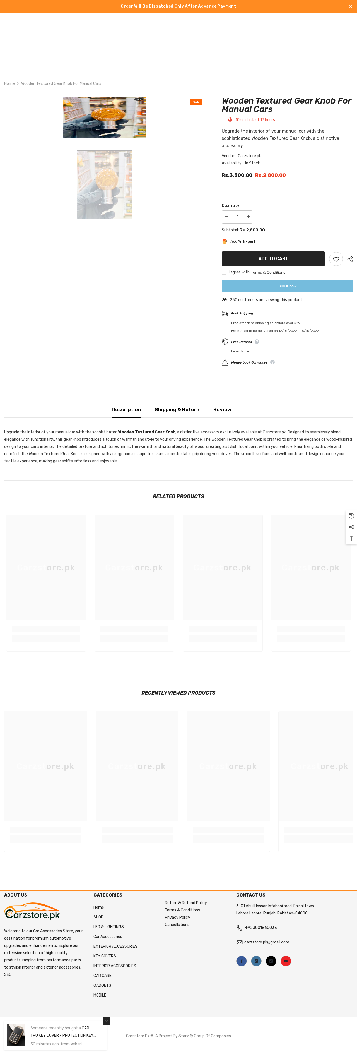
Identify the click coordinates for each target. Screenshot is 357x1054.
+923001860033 (261, 927)
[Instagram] (256, 961)
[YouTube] (286, 961)
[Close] (106, 1021)
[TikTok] (271, 961)
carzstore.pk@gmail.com (266, 942)
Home (9, 83)
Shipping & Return (177, 410)
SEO (7, 974)
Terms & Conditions (268, 272)
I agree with (239, 272)
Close (350, 6)
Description (126, 410)
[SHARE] (348, 259)
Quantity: (231, 205)
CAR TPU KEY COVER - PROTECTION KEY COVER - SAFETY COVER (61, 1035)
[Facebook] (241, 961)
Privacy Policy (177, 917)
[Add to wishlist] (336, 259)
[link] (46, 629)
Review (222, 410)
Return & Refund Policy (186, 903)
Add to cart (273, 258)
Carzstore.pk (249, 155)
